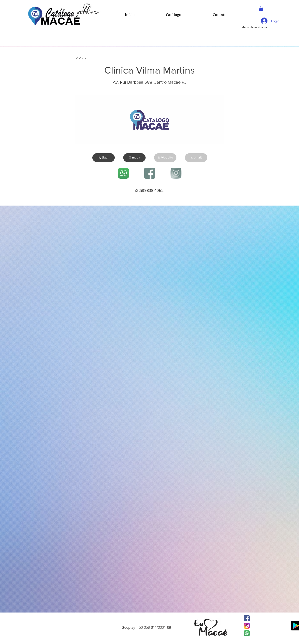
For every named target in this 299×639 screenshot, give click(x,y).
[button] (261, 8)
